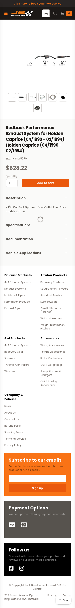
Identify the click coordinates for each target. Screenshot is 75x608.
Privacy (52, 595)
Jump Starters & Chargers (50, 373)
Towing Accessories (52, 352)
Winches (9, 371)
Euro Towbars (48, 302)
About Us (10, 412)
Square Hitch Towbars (54, 288)
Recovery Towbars (52, 282)
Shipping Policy (13, 432)
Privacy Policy (12, 445)
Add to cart (45, 183)
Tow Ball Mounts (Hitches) (50, 310)
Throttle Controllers (16, 365)
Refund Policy (12, 426)
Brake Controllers (51, 358)
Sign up (37, 488)
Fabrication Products (17, 302)
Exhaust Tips (12, 308)
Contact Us (11, 419)
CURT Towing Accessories (48, 383)
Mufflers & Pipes (14, 295)
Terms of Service (15, 439)
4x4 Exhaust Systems (17, 282)
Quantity (11, 176)
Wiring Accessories (52, 345)
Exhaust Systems (15, 288)
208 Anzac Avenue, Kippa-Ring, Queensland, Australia (21, 597)
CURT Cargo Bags (51, 365)
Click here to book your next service (37, 3)
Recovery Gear (13, 352)
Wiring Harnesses (51, 318)
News (7, 406)
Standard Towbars (52, 295)
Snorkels (9, 358)
